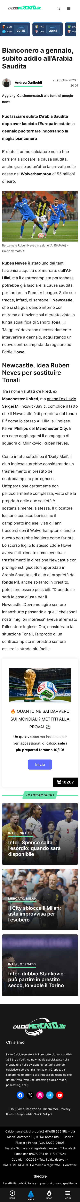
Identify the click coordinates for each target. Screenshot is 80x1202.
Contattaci (70, 1165)
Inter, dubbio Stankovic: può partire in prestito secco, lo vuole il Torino (36, 980)
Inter (13, 833)
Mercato (16, 898)
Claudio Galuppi (42, 1114)
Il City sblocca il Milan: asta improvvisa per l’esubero (34, 914)
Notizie (26, 833)
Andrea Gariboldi (28, 82)
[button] (58, 8)
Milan (31, 898)
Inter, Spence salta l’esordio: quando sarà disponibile (34, 848)
